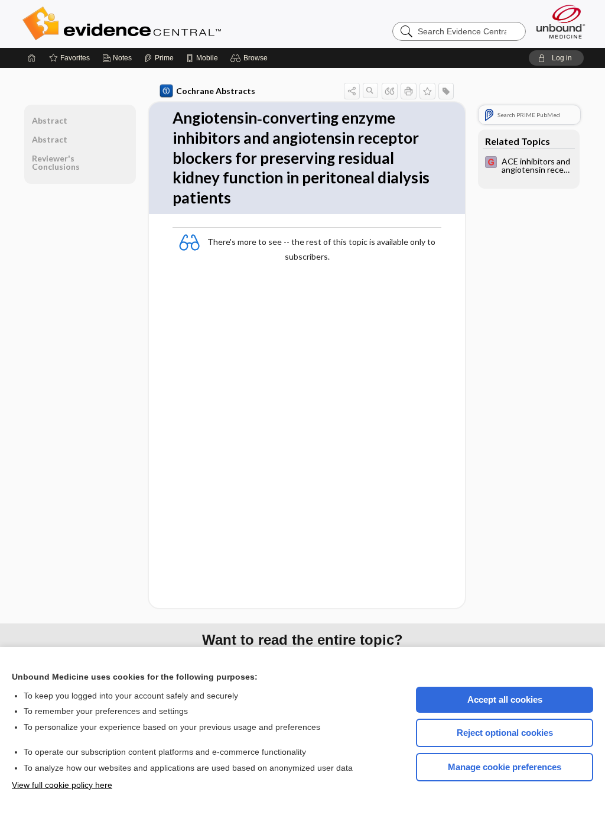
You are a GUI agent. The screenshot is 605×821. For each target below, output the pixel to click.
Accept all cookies (504, 699)
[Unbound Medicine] (561, 21)
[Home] (32, 58)
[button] (250, 58)
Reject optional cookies (505, 733)
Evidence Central (169, 23)
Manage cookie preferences (504, 767)
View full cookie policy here (62, 785)
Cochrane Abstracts (215, 91)
